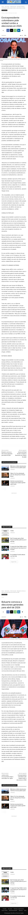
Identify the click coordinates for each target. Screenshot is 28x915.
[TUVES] (5, 532)
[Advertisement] (14, 508)
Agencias (21, 910)
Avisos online (4, 910)
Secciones (7, 6)
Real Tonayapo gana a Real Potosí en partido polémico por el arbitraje (18, 540)
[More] (22, 30)
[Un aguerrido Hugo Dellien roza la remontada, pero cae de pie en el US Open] (5, 548)
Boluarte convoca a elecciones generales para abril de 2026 (7, 453)
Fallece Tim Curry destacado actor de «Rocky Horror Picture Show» (17, 475)
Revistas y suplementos (19, 908)
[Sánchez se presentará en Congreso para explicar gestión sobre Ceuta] (5, 483)
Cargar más (13, 561)
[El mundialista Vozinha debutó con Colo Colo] (5, 556)
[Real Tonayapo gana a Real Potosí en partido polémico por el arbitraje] (5, 540)
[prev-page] (3, 489)
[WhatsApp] (15, 30)
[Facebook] (8, 30)
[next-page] (5, 489)
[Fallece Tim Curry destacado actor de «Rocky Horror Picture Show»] (5, 475)
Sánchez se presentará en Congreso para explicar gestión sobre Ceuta (17, 482)
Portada (4, 908)
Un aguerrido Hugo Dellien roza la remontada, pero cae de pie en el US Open (18, 548)
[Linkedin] (18, 30)
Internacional (13, 6)
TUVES (12, 530)
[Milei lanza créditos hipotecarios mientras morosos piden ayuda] (5, 468)
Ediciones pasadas (13, 910)
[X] (11, 30)
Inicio (3, 6)
